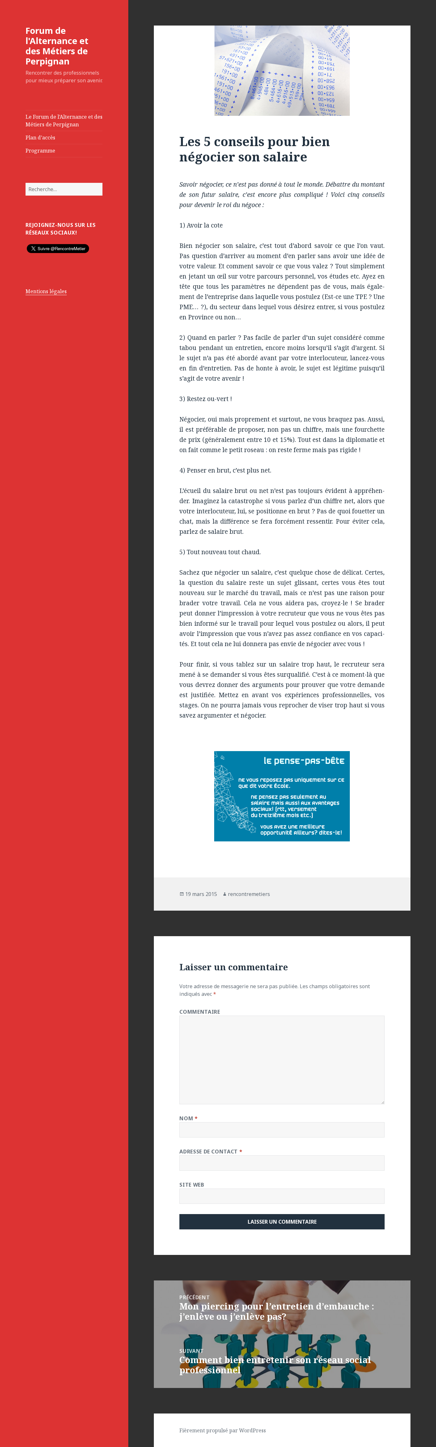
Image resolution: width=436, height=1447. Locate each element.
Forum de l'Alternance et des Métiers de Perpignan (57, 46)
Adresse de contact (210, 1151)
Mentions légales (46, 291)
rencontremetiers (249, 894)
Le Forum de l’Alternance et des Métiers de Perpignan (64, 120)
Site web (191, 1184)
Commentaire (199, 1011)
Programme (40, 150)
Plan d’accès (40, 137)
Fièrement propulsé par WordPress (222, 1430)
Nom (188, 1118)
